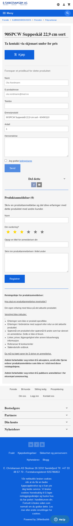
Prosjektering (57, 389)
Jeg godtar (20, 161)
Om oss (22, 396)
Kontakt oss (48, 396)
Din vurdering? (12, 227)
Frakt (12, 452)
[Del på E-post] (39, 184)
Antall (7, 124)
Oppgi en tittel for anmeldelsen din (21, 240)
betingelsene (25, 161)
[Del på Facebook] (33, 184)
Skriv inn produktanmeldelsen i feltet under (25, 251)
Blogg (46, 459)
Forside (5, 20)
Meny (9, 13)
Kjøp (21, 54)
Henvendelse (11, 136)
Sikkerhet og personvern (53, 452)
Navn (7, 78)
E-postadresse (12, 89)
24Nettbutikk (42, 519)
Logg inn (34, 396)
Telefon (8, 101)
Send (12, 168)
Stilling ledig (40, 389)
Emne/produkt (11, 112)
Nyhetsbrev (33, 459)
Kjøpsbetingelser (27, 452)
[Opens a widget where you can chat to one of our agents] (59, 519)
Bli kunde (25, 389)
